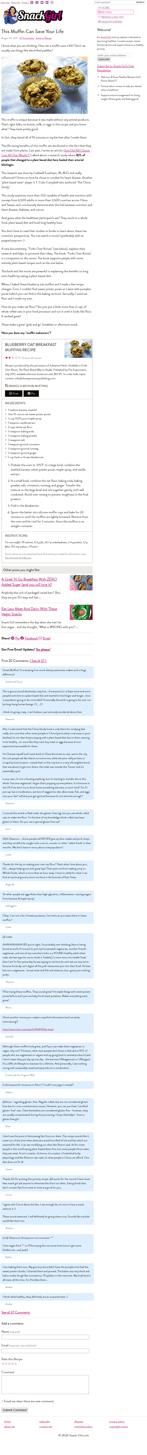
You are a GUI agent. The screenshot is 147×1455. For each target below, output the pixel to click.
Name (5, 1331)
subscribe (44, 1421)
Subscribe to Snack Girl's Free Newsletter (115, 68)
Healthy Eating (111, 22)
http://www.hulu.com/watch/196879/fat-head (28, 1029)
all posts (78, 1421)
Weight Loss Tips (112, 17)
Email (46, 638)
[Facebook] (37, 2)
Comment (7, 1372)
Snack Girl (106, 37)
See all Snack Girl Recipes (18, 558)
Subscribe (5, 2)
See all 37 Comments (15, 1312)
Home (106, 7)
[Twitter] (42, 2)
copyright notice (118, 1426)
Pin (33, 393)
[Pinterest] (32, 2)
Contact (25, 2)
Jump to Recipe (44, 38)
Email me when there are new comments (29, 1401)
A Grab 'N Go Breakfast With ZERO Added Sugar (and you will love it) (29, 581)
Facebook (31, 638)
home (7, 1421)
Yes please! (43, 649)
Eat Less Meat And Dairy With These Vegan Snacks (29, 611)
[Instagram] (52, 2)
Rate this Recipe (11, 1359)
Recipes (106, 12)
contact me (45, 1426)
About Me (15, 2)
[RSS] (47, 2)
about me (9, 1426)
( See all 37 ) (38, 660)
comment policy (83, 1426)
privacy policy (116, 1421)
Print (15, 393)
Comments (26, 38)
